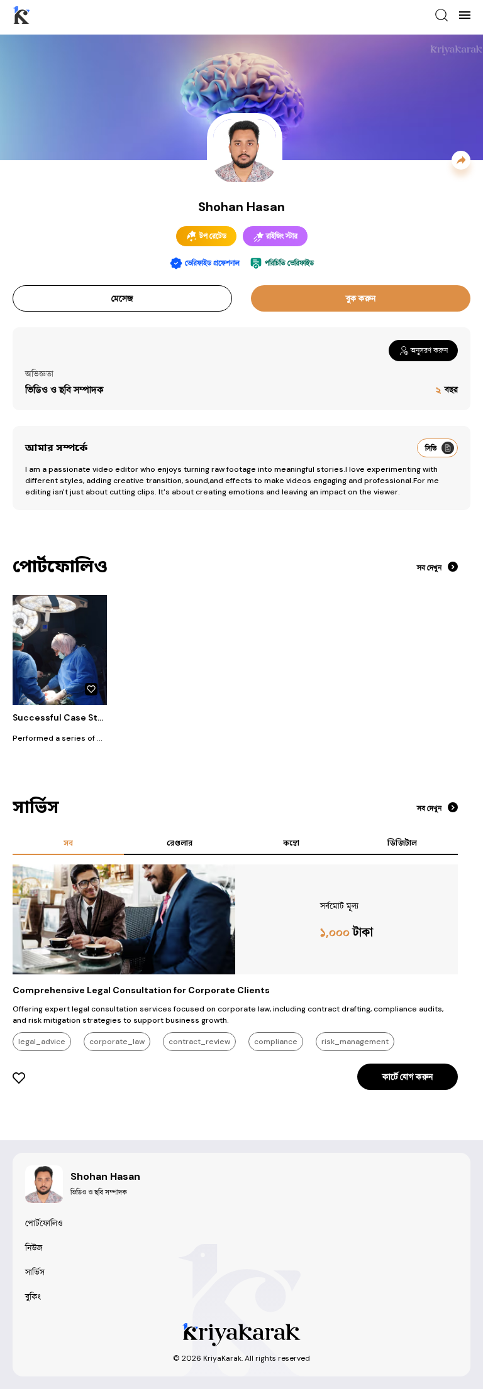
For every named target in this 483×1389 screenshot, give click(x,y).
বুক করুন (360, 298)
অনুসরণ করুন (429, 351)
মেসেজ (122, 298)
